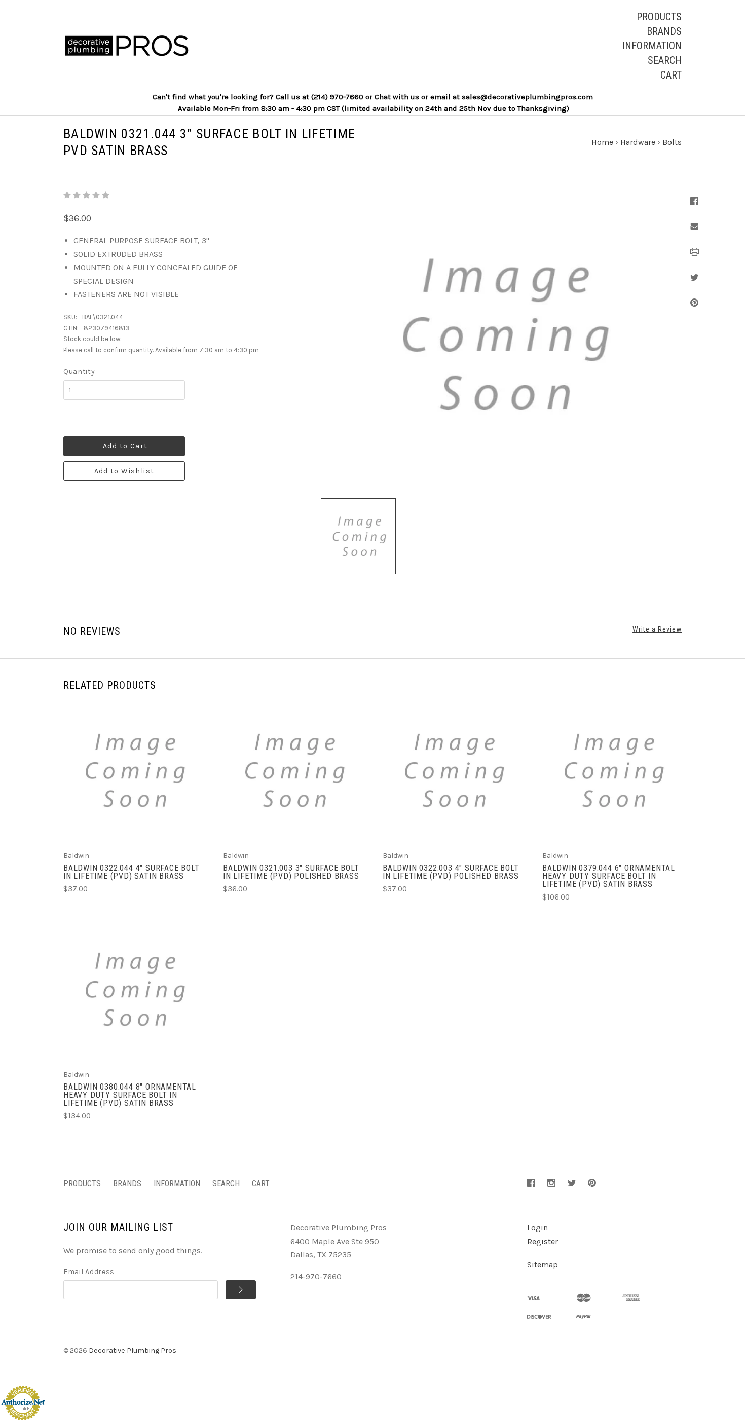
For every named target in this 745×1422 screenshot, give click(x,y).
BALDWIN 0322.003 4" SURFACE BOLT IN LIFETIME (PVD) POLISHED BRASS (451, 872)
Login (537, 1227)
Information (652, 46)
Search (665, 60)
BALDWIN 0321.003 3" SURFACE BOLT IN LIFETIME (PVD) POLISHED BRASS (291, 872)
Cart (671, 75)
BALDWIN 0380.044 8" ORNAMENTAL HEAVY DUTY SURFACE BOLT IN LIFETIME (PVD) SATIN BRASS (129, 1095)
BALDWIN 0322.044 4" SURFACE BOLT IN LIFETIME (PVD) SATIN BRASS (131, 872)
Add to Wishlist (124, 471)
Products (659, 17)
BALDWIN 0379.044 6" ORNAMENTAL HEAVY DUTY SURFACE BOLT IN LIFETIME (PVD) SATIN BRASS (608, 876)
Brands (664, 31)
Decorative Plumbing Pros (132, 1350)
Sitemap (542, 1264)
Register (542, 1241)
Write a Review (657, 629)
